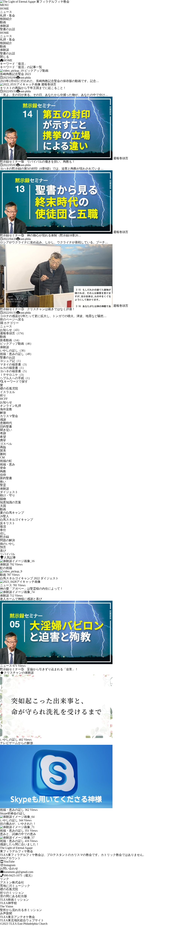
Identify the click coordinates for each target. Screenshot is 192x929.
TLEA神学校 (8, 903)
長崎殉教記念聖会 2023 (15, 74)
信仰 (3, 474)
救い (3, 481)
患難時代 (6, 423)
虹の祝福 (6, 568)
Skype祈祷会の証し (13, 813)
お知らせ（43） (10, 329)
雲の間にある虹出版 (13, 896)
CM (2, 457)
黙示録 (4, 536)
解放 (3, 412)
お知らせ (6, 402)
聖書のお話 (7, 29)
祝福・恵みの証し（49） (16, 354)
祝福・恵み (7, 464)
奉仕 (3, 529)
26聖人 (4, 516)
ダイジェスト (9, 492)
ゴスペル (6, 443)
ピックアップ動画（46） (16, 343)
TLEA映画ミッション (14, 899)
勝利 (3, 454)
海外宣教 (6, 409)
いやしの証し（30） (13, 350)
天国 (3, 505)
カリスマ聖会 (9, 416)
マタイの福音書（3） (14, 364)
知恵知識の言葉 (10, 502)
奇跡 (3, 433)
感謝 (3, 419)
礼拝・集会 (7, 15)
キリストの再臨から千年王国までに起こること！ (33, 87)
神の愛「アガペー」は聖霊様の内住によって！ (31, 588)
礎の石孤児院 (9, 388)
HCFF (4, 398)
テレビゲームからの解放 (16, 743)
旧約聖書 (6, 426)
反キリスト (7, 523)
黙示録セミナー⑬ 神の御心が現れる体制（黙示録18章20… (40, 235)
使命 (3, 467)
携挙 (3, 440)
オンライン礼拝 (10, 405)
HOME (4, 8)
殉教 (3, 471)
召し (3, 533)
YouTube (9, 861)
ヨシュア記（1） (11, 360)
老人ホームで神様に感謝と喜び (21, 599)
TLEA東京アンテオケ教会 (17, 916)
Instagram (9, 865)
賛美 (3, 450)
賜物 (3, 499)
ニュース (6, 12)
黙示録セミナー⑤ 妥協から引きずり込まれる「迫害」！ (39, 669)
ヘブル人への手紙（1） (16, 378)
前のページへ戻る (12, 319)
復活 (3, 526)
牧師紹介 (6, 18)
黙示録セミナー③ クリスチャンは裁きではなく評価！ (37, 309)
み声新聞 (6, 913)
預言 (3, 547)
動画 (3, 22)
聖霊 (3, 485)
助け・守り (7, 495)
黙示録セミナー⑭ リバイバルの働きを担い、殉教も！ (37, 161)
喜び (3, 550)
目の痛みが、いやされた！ (18, 823)
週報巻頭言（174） (13, 333)
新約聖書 (6, 478)
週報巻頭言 (48, 84)
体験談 (4, 25)
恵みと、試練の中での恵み (18, 834)
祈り (3, 395)
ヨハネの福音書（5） (14, 371)
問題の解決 (7, 540)
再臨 (3, 447)
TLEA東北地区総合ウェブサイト (22, 920)
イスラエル (7, 392)
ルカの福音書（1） (13, 367)
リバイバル (7, 554)
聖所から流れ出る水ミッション (21, 910)
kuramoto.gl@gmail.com (18, 871)
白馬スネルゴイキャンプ (16, 519)
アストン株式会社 (12, 882)
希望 (3, 436)
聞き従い (6, 429)
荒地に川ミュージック (15, 885)
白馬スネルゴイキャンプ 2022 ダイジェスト (29, 578)
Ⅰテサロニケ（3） (13, 374)
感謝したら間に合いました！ (19, 844)
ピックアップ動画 (36, 70)
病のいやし (7, 543)
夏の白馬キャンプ (12, 512)
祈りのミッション (12, 892)
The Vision (6, 906)
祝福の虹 (6, 460)
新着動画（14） (10, 340)
